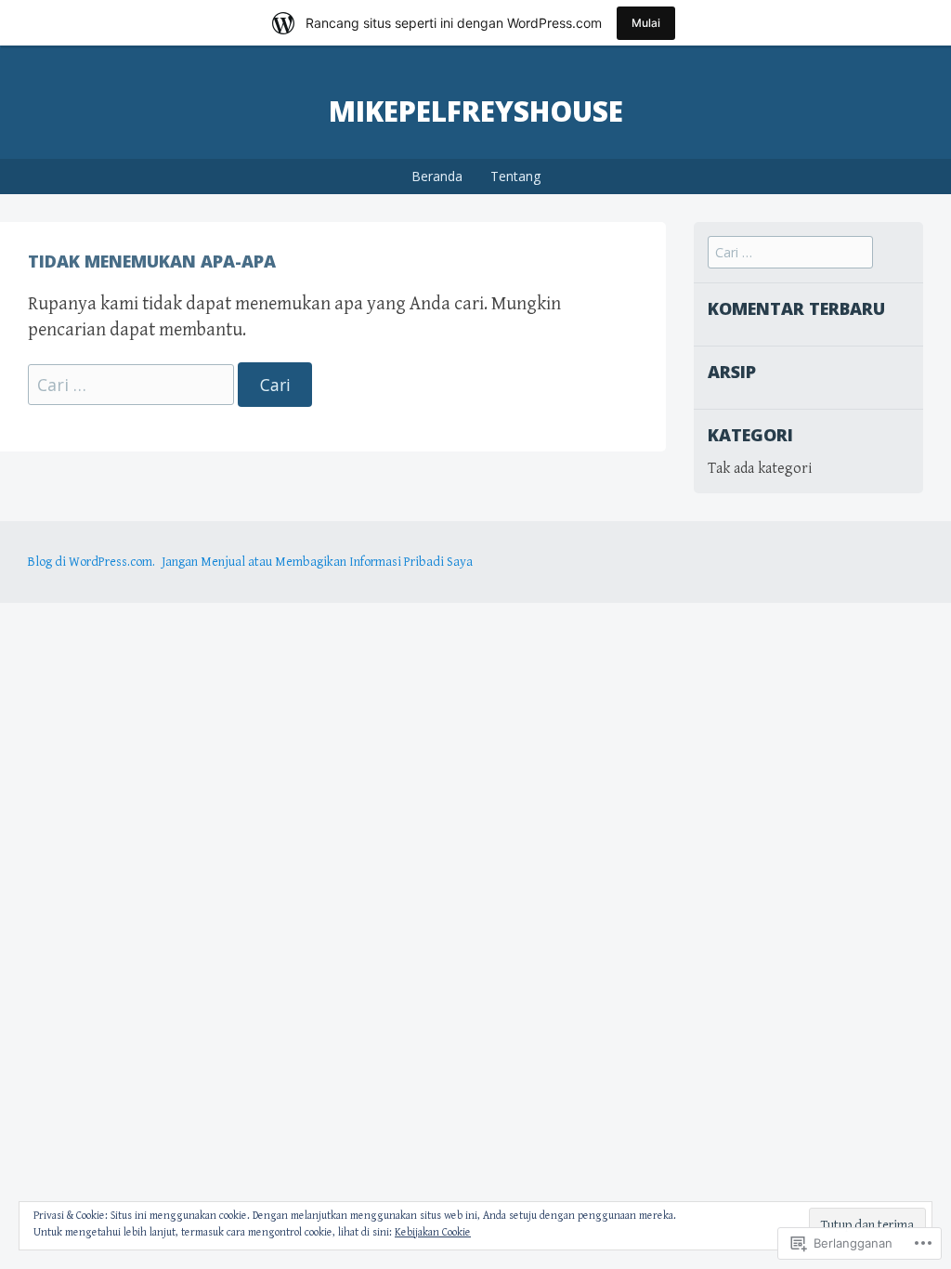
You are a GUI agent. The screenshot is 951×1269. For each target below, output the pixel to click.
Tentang (515, 176)
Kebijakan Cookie (433, 1232)
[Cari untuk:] (133, 386)
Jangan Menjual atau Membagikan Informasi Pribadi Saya (317, 562)
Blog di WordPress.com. (91, 562)
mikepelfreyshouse (476, 111)
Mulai (646, 23)
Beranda (436, 176)
